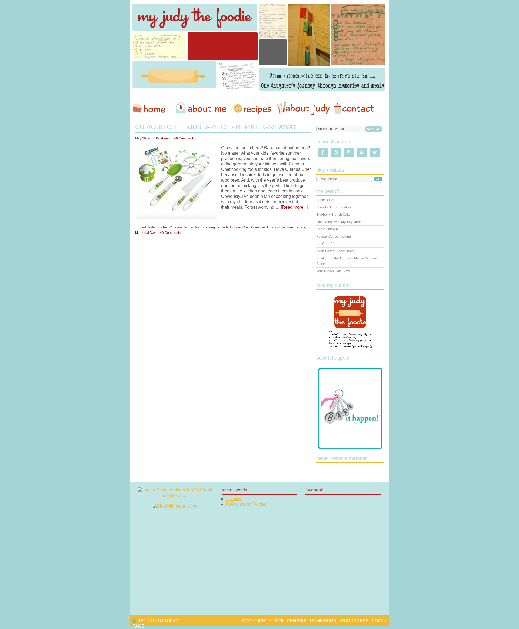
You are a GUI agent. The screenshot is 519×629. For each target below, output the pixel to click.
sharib (165, 138)
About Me (202, 108)
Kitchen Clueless (170, 227)
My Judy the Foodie (259, 47)
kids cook (274, 227)
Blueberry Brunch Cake (333, 215)
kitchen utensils (293, 227)
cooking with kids (215, 227)
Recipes (252, 108)
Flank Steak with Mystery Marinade (341, 222)
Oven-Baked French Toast (335, 251)
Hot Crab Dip (325, 244)
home (151, 108)
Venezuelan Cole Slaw (333, 271)
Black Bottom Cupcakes (333, 207)
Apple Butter (325, 200)
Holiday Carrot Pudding (333, 236)
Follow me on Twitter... (247, 504)
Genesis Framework (311, 620)
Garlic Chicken (327, 229)
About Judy (303, 108)
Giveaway (258, 227)
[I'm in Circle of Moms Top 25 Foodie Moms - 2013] (176, 495)
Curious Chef (239, 227)
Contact (353, 108)
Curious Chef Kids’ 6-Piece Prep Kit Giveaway (216, 127)
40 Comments (184, 138)
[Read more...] (294, 207)
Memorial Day (145, 233)
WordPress (354, 620)
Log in (379, 620)
